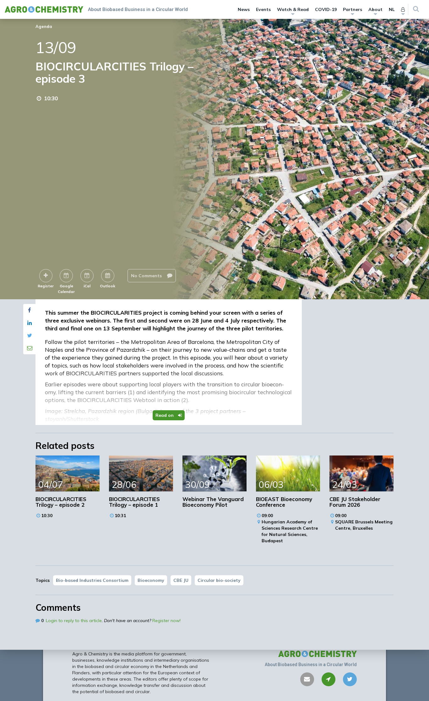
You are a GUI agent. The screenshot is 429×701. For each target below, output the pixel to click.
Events (263, 9)
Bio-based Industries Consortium (92, 580)
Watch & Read (293, 9)
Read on (165, 415)
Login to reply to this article (74, 620)
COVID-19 (326, 9)
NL (392, 9)
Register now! (166, 620)
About (375, 9)
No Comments (147, 276)
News (244, 9)
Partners (352, 9)
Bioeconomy (151, 580)
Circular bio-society (219, 580)
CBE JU (180, 580)
